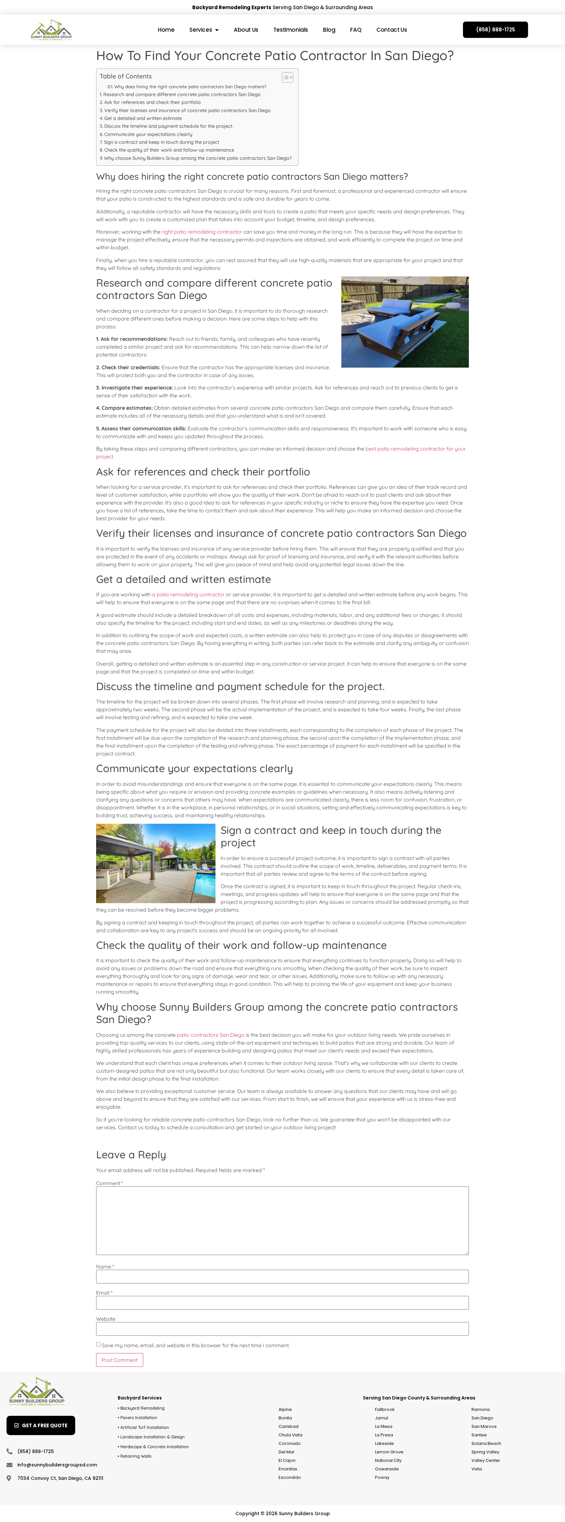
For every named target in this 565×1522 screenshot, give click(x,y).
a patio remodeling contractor (188, 594)
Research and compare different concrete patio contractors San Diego (182, 94)
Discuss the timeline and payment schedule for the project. (168, 126)
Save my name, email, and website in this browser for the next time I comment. (196, 1345)
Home (166, 30)
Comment (109, 1183)
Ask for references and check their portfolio (152, 102)
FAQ (355, 30)
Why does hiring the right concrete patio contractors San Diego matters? (190, 86)
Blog (329, 30)
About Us (246, 30)
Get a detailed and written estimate (143, 118)
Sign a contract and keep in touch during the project (161, 142)
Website (105, 1318)
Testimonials (290, 30)
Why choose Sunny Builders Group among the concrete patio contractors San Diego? (198, 158)
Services (200, 30)
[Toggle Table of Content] (284, 77)
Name (105, 1266)
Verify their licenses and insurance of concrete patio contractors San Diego (187, 110)
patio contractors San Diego (211, 1035)
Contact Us (391, 30)
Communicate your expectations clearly (148, 134)
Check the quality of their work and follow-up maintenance (169, 150)
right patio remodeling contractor (201, 231)
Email (104, 1292)
